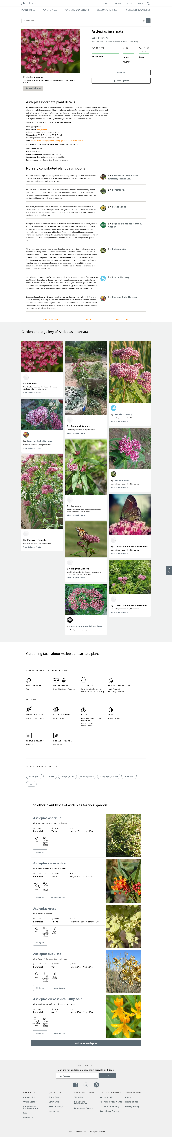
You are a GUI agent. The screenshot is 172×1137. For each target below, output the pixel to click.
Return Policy (56, 1106)
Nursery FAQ (106, 1097)
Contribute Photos (109, 1111)
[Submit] (148, 20)
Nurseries (54, 1111)
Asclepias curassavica (49, 863)
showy (80, 140)
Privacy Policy (132, 1106)
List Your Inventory (110, 1106)
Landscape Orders (83, 1108)
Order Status (30, 1102)
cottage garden (48, 140)
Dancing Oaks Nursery (39, 441)
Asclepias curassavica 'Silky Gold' (58, 999)
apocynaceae (42, 129)
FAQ (25, 1113)
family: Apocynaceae (109, 776)
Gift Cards (54, 1102)
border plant (36, 140)
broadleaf (50, 776)
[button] (144, 21)
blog (140, 3)
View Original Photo (32, 392)
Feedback (28, 1117)
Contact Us (29, 1097)
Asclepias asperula (47, 818)
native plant (72, 140)
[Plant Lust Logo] (28, 3)
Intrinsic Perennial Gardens (86, 626)
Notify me (121, 72)
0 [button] (148, 2)
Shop (106, 3)
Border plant (34, 776)
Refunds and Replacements (30, 1107)
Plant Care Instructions (80, 1103)
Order (118, 3)
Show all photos (33, 88)
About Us (130, 1097)
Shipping (78, 1097)
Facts (88, 319)
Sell (129, 3)
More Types (122, 319)
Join (107, 1076)
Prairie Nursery (123, 414)
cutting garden (61, 140)
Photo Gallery (51, 319)
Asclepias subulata (47, 954)
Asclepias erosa (45, 908)
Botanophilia (122, 480)
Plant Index (55, 1097)
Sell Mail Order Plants (111, 1102)
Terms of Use (131, 1102)
